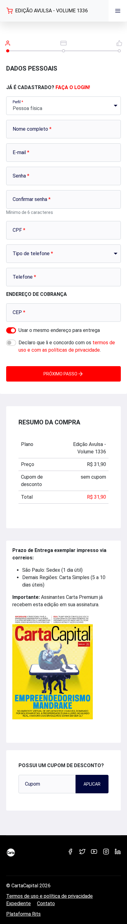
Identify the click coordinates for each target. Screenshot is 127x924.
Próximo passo (60, 373)
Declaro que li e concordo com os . (66, 346)
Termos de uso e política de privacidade (49, 896)
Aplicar (92, 784)
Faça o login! (72, 87)
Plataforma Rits (23, 914)
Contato (46, 903)
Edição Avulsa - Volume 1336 (51, 11)
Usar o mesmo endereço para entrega (59, 330)
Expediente (18, 903)
